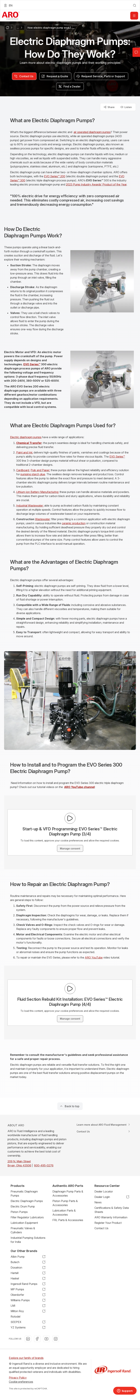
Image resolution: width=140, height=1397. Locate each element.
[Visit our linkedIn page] (28, 1339)
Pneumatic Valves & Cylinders (23, 1230)
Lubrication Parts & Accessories (64, 1212)
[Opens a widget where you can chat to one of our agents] (125, 1391)
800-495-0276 (43, 1165)
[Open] (134, 16)
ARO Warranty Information (110, 1217)
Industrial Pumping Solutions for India (28, 1240)
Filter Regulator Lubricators (27, 1217)
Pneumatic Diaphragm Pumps (24, 1193)
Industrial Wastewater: (30, 505)
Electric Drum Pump (23, 1206)
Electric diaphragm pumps (25, 437)
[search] (134, 5)
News (98, 1202)
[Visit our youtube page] (46, 1339)
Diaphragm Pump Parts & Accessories (67, 1193)
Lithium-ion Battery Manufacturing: (37, 492)
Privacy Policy (18, 1377)
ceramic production (74, 523)
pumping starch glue (32, 474)
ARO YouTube (94, 957)
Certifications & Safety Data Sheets (111, 1210)
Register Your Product (108, 1222)
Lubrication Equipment (24, 1222)
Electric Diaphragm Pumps (27, 1201)
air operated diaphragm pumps (92, 132)
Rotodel (15, 1316)
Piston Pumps (19, 1212)
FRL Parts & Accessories (67, 1220)
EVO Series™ (117, 456)
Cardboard (22, 470)
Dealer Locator (103, 1191)
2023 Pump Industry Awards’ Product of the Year (96, 184)
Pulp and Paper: (40, 470)
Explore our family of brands (26, 1358)
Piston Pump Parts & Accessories (65, 1203)
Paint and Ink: (24, 452)
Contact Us (101, 1228)
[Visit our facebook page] (37, 1339)
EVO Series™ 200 (54, 176)
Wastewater (42, 519)
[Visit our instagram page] (55, 1339)
